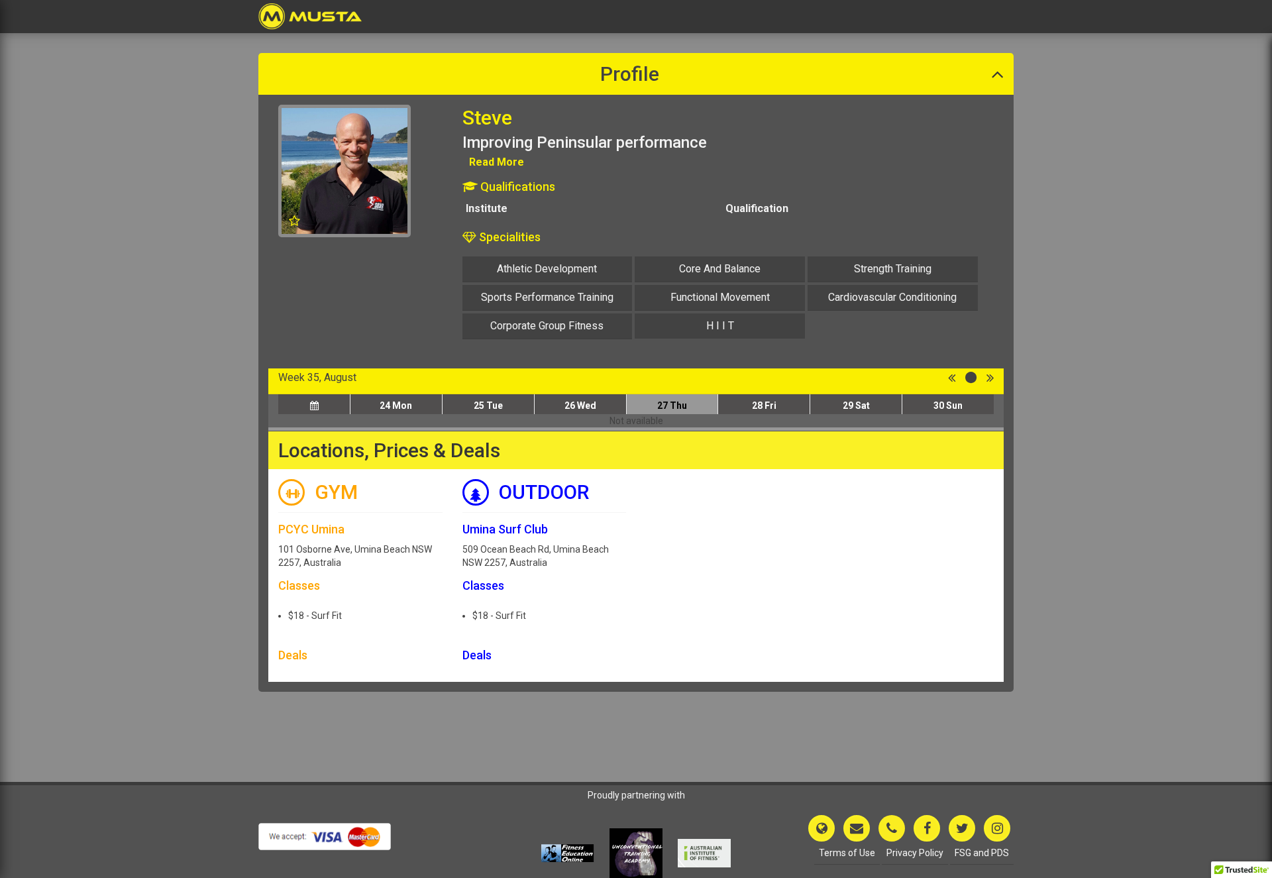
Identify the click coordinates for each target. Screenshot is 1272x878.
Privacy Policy (914, 853)
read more (496, 162)
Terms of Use (847, 853)
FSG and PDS (982, 853)
